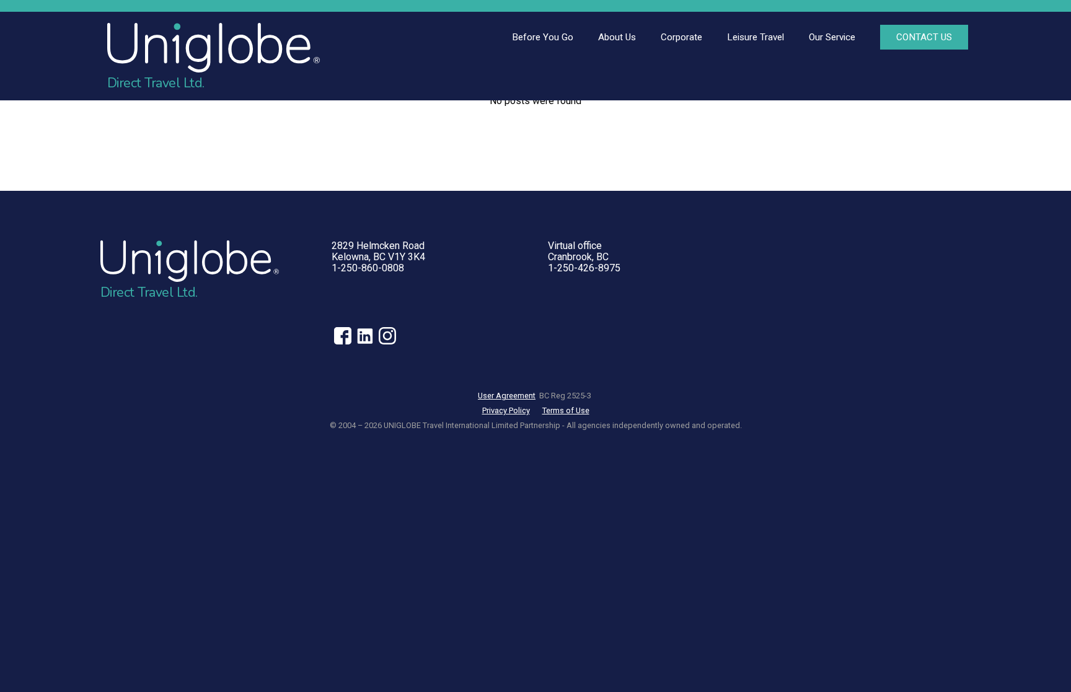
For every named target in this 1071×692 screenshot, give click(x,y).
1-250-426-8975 (584, 268)
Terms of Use (565, 410)
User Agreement (507, 395)
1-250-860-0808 (368, 268)
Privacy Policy (506, 410)
